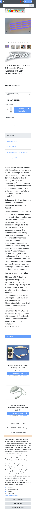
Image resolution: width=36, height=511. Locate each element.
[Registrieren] (3, 1)
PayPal (10, 491)
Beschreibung (11, 135)
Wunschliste (10, 117)
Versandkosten (19, 125)
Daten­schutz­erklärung (17, 484)
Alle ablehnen (18, 503)
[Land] (20, 1)
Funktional (11, 493)
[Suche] (31, 5)
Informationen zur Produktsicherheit (17, 152)
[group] (18, 353)
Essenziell (11, 487)
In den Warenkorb (22, 110)
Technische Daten (12, 141)
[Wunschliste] (23, 1)
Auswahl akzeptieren (18, 507)
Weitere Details (11, 146)
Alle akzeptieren (18, 499)
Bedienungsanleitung (13, 158)
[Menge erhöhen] (11, 108)
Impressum (8, 480)
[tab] (18, 135)
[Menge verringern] (11, 111)
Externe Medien (13, 489)
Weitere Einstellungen (11, 495)
